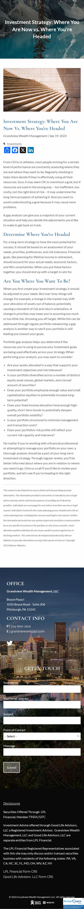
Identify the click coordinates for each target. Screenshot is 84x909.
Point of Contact (28, 730)
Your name (24, 682)
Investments (14, 143)
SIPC (42, 817)
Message (23, 746)
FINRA (33, 817)
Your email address (30, 698)
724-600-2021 (21, 626)
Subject (22, 714)
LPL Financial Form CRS (20, 871)
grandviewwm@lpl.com (28, 631)
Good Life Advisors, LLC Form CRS (28, 877)
